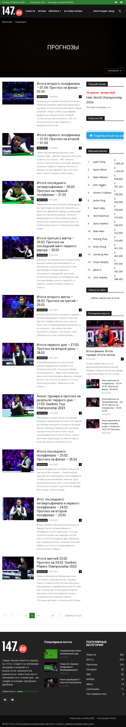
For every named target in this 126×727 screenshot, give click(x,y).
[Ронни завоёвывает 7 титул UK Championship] (50, 682)
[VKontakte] (115, 2)
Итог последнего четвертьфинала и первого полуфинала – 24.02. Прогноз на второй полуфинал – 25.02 (58, 507)
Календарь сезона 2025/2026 (60, 2)
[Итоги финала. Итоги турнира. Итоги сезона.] (105, 333)
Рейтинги (54, 11)
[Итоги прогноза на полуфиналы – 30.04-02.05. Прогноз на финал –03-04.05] (92, 383)
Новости (30, 11)
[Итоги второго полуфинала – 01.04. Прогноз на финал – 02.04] (18, 93)
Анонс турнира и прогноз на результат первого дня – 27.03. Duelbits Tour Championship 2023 (59, 402)
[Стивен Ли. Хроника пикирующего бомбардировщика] (50, 667)
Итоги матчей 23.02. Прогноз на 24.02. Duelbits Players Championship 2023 (57, 562)
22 (53, 615)
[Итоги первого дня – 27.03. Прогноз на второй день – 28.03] (18, 354)
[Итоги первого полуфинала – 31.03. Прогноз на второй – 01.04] (18, 144)
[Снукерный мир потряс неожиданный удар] (50, 653)
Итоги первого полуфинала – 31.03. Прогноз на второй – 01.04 (58, 139)
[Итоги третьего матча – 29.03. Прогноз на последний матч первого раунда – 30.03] (18, 247)
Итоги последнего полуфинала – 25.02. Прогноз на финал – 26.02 (57, 455)
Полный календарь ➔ (98, 107)
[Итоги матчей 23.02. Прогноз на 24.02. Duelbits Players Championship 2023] (18, 568)
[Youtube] (121, 2)
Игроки (42, 11)
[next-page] (60, 615)
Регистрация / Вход (103, 11)
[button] (120, 11)
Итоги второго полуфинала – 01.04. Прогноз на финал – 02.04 (59, 87)
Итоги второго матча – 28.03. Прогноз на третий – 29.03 (58, 301)
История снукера (73, 11)
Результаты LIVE (37, 2)
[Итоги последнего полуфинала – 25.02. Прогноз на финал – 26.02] (18, 460)
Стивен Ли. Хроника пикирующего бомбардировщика (69, 667)
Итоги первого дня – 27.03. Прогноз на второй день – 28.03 (58, 349)
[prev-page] (5, 615)
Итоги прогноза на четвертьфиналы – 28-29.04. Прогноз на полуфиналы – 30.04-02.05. (112, 405)
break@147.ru (31, 691)
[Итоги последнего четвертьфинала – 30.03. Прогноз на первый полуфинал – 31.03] (18, 192)
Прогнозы (7, 22)
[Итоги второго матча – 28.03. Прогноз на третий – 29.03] (18, 306)
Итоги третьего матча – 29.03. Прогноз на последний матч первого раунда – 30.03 (56, 244)
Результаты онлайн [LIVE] (82, 718)
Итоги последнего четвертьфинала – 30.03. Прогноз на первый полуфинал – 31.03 (56, 189)
